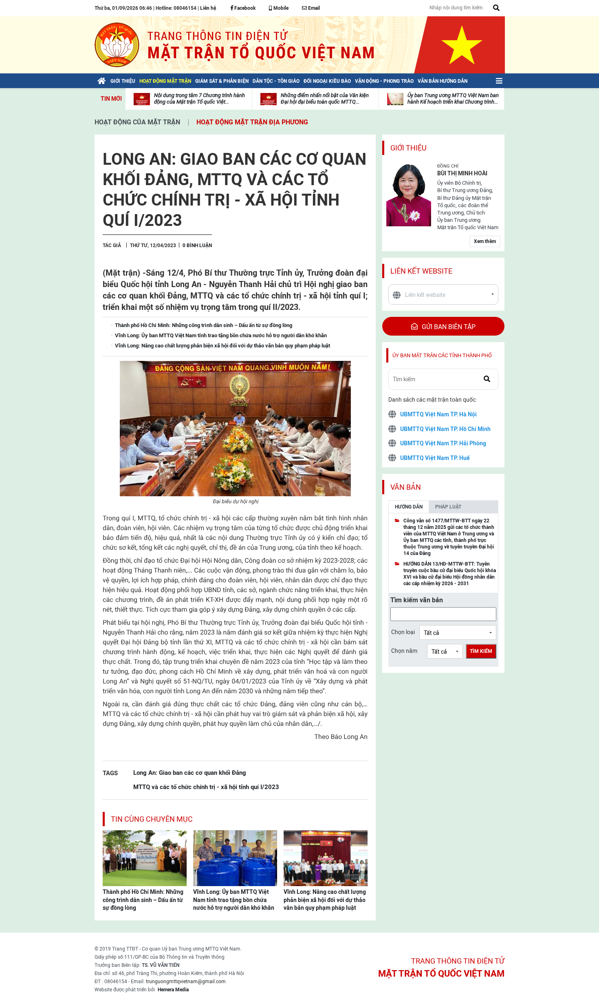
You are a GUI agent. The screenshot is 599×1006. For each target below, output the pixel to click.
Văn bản (405, 487)
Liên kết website (421, 271)
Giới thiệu (408, 148)
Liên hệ (208, 8)
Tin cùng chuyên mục (152, 819)
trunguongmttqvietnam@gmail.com (186, 981)
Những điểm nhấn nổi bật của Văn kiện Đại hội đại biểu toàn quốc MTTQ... (325, 98)
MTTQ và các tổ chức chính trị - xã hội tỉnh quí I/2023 (206, 786)
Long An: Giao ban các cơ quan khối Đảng (189, 772)
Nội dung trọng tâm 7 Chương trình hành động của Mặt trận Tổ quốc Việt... (199, 98)
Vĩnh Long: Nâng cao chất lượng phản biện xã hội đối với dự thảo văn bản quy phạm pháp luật (325, 900)
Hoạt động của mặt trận (137, 122)
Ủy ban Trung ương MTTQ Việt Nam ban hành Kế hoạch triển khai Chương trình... (453, 98)
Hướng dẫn (409, 507)
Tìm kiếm (481, 651)
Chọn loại (403, 632)
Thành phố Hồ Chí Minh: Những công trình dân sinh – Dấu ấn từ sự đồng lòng (143, 900)
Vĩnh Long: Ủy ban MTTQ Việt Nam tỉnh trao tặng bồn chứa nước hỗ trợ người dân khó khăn (233, 900)
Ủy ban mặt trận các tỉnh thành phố (442, 355)
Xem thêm (485, 241)
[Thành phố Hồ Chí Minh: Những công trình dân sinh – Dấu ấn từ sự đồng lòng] (145, 857)
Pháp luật (448, 507)
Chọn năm (404, 651)
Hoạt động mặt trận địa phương (252, 122)
